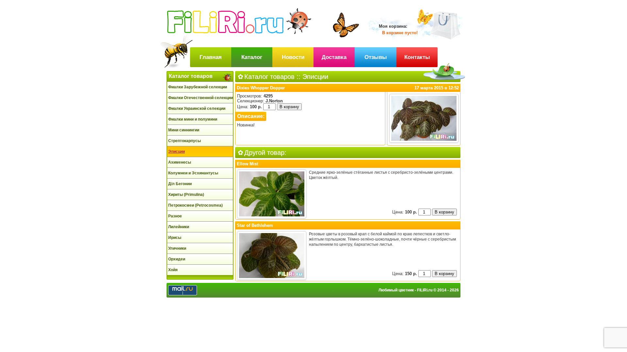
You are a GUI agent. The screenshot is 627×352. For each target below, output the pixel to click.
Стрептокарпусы (184, 141)
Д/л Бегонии (180, 184)
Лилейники (178, 227)
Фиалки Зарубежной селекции (197, 87)
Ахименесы (179, 162)
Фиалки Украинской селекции (196, 108)
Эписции (176, 151)
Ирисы (174, 237)
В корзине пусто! (400, 32)
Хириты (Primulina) (186, 194)
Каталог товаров (191, 76)
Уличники (177, 248)
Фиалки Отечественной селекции (200, 97)
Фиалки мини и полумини (192, 119)
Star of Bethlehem (255, 225)
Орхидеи (176, 259)
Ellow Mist (247, 163)
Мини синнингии (183, 130)
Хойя (173, 270)
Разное (175, 216)
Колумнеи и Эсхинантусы (193, 173)
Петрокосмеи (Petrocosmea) (195, 205)
